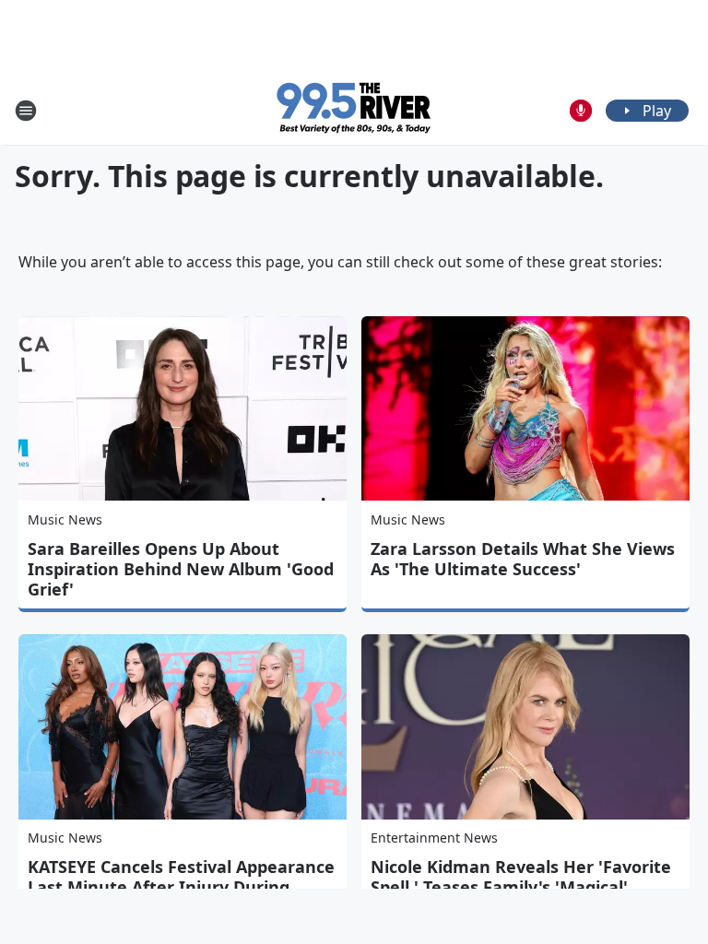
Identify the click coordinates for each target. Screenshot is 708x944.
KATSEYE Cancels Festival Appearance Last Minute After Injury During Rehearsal (181, 886)
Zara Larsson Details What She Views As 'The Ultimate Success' (523, 558)
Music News (65, 519)
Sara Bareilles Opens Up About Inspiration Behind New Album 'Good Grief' (181, 568)
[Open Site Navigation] (26, 111)
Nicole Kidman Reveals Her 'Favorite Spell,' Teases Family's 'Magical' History (521, 886)
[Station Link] (354, 110)
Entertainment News (434, 837)
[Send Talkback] (581, 111)
